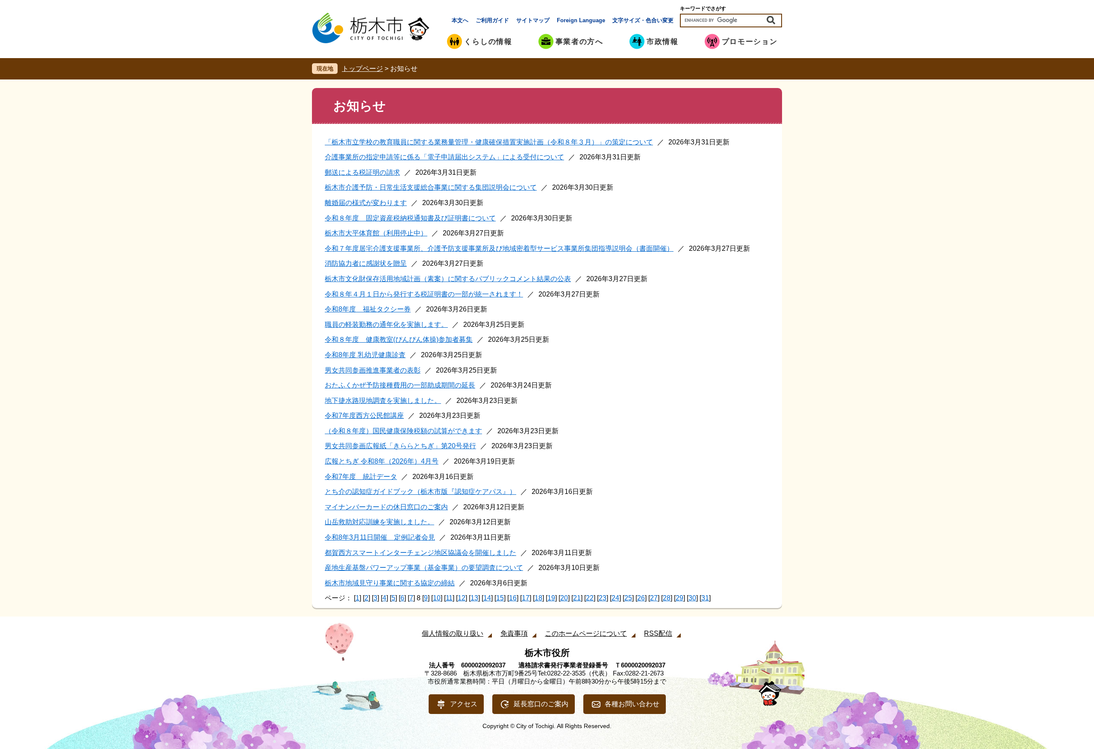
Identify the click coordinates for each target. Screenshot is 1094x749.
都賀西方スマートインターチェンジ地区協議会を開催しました (420, 552)
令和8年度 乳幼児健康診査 (365, 354)
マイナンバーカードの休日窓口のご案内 (386, 507)
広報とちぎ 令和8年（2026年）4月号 (381, 461)
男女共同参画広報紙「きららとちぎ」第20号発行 (400, 445)
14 (487, 598)
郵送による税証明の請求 (362, 172)
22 (590, 598)
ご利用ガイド (492, 20)
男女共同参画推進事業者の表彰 (373, 370)
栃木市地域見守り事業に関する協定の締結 (390, 583)
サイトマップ (533, 20)
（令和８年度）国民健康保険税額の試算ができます (403, 431)
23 (602, 598)
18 (538, 598)
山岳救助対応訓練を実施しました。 (379, 522)
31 (705, 598)
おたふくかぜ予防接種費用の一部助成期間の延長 (400, 385)
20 (564, 598)
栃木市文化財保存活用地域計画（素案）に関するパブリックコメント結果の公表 (448, 278)
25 (628, 598)
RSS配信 (658, 633)
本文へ (460, 20)
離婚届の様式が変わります (366, 202)
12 (461, 598)
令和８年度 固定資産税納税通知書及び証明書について (410, 218)
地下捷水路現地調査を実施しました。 (383, 400)
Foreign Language (581, 20)
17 (525, 598)
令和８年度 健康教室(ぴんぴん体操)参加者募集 (399, 339)
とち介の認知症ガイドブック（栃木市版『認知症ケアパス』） (420, 491)
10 (437, 598)
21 (577, 598)
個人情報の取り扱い (452, 633)
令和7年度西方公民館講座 (364, 415)
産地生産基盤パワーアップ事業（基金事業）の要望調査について (424, 567)
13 (474, 598)
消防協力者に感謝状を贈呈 (366, 263)
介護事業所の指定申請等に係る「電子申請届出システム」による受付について (444, 157)
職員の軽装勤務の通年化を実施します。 (386, 324)
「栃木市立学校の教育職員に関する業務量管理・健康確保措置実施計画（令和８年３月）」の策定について (489, 142)
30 (692, 598)
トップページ (362, 68)
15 (500, 598)
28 (667, 598)
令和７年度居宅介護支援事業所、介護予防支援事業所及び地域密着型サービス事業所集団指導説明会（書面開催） (499, 248)
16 (513, 598)
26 (641, 598)
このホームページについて (586, 633)
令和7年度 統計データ (361, 476)
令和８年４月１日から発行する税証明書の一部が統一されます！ (424, 294)
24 (615, 598)
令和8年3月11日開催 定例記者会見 (380, 537)
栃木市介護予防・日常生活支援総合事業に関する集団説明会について (431, 187)
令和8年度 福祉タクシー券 (368, 309)
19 (551, 598)
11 (449, 598)
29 (679, 598)
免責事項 (514, 633)
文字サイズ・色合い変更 (642, 20)
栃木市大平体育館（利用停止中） (376, 233)
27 (654, 598)
